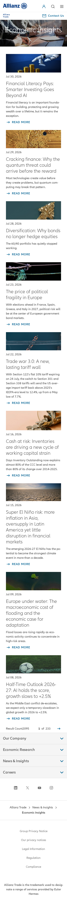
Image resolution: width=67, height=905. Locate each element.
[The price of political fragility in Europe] (33, 271)
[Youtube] (39, 788)
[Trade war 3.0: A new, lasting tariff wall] (33, 341)
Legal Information (33, 849)
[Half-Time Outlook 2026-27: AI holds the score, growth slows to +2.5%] (33, 664)
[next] (59, 728)
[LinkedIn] (15, 788)
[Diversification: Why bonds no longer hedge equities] (33, 210)
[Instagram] (51, 788)
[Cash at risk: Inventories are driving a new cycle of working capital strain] (33, 420)
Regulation (33, 858)
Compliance (33, 867)
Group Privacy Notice (33, 831)
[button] (45, 6)
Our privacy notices (33, 840)
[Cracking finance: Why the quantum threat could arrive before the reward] (33, 139)
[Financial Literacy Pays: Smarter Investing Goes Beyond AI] (33, 63)
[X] (27, 788)
